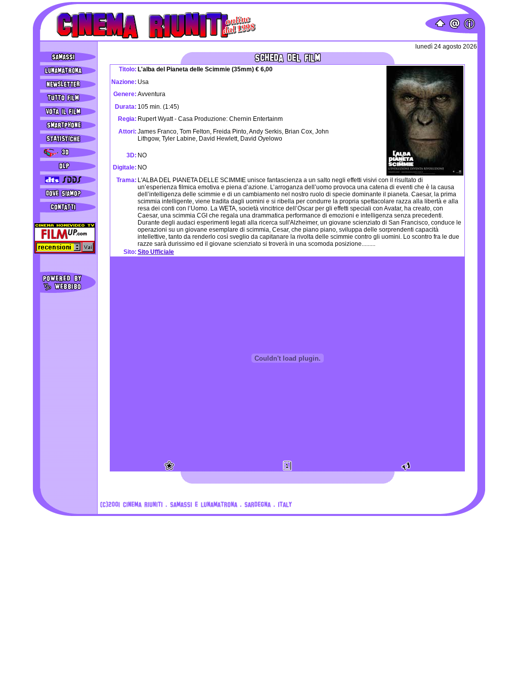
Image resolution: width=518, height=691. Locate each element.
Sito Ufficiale (156, 251)
